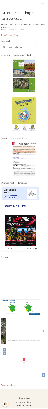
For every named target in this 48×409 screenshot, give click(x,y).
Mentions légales (24, 398)
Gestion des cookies (24, 406)
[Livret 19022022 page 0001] (24, 76)
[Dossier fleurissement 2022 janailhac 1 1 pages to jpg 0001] (24, 159)
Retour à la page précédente (10, 35)
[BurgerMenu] (43, 4)
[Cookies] (5, 404)
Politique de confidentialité (24, 402)
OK (41, 47)
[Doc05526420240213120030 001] (24, 114)
